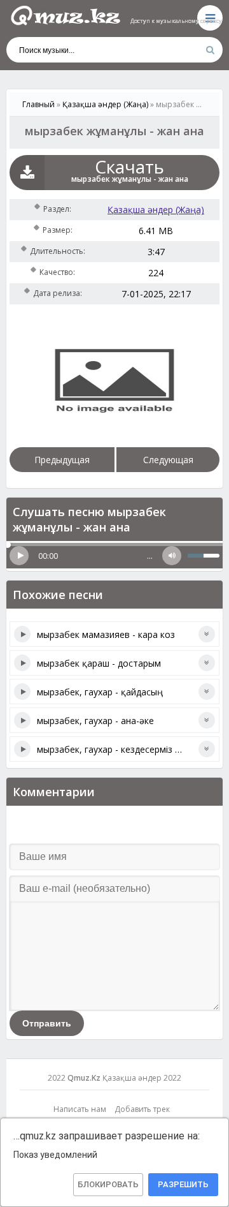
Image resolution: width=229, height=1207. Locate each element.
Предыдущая (62, 460)
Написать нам (79, 1109)
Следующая (168, 460)
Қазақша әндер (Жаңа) (156, 210)
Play (19, 555)
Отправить (46, 1023)
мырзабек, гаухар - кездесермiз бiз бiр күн (128, 749)
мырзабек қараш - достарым (99, 663)
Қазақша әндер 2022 (141, 1077)
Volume (171, 555)
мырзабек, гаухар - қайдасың (100, 692)
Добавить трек (142, 1109)
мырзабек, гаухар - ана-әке (95, 721)
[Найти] (210, 50)
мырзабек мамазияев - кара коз (106, 634)
